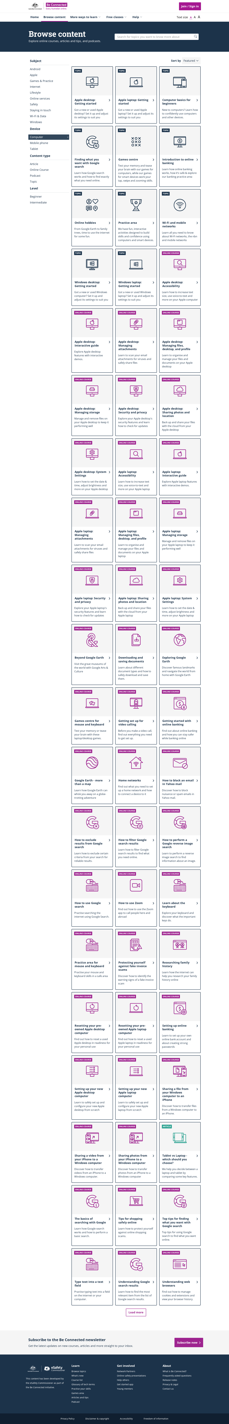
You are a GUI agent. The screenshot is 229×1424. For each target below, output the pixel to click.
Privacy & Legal (170, 1384)
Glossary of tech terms (83, 1384)
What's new (77, 1375)
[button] (191, 60)
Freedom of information (156, 1418)
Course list (77, 1380)
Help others (123, 1380)
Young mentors (125, 1388)
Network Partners (126, 1371)
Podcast (76, 1401)
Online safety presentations (131, 1375)
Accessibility (126, 1418)
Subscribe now (187, 1342)
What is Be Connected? (174, 1371)
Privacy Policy (67, 1418)
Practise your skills (81, 1388)
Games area (78, 1393)
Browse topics (79, 1371)
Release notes (170, 1380)
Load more (136, 1312)
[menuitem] (34, 17)
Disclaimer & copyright (97, 1418)
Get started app (125, 1384)
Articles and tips (80, 1397)
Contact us (168, 1388)
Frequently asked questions (177, 1375)
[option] (48, 69)
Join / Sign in (190, 6)
